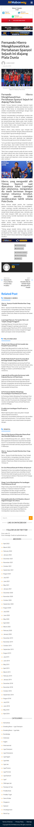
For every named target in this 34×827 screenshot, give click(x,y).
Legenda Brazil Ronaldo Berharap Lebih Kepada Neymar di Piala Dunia (15, 376)
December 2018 (8, 683)
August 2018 (7, 698)
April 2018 (6, 713)
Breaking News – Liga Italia (11, 730)
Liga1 (5, 779)
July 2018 (6, 702)
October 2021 (7, 566)
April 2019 (6, 668)
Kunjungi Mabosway (19, 20)
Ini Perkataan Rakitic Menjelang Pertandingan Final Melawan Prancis (14, 392)
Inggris (5, 741)
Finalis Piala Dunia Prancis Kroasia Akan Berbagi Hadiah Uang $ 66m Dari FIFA (15, 359)
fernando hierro (21, 252)
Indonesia (6, 738)
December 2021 (8, 558)
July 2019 (6, 657)
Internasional (21, 245)
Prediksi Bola (7, 791)
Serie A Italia (7, 798)
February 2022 (7, 551)
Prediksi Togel (7, 794)
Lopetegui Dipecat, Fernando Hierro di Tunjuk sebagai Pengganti (14, 320)
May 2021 (6, 585)
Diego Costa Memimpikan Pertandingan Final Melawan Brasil (15, 483)
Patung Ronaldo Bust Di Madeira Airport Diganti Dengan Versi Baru (15, 500)
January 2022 (7, 555)
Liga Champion (7, 749)
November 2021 (8, 562)
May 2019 (6, 664)
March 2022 (6, 547)
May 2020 (6, 619)
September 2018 (8, 694)
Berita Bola (6, 723)
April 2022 (6, 543)
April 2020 (6, 623)
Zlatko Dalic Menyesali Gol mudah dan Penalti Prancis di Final (14, 345)
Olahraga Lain (7, 783)
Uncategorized (7, 809)
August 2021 (7, 574)
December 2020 (8, 592)
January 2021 (7, 589)
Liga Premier (7, 772)
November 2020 (8, 596)
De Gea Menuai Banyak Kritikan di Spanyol (16, 467)
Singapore (6, 802)
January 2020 (7, 634)
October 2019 (7, 645)
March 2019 (6, 672)
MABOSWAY (11, 63)
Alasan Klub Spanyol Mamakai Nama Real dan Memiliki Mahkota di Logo (15, 435)
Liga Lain (6, 764)
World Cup (20, 248)
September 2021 (8, 570)
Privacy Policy (19, 822)
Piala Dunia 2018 (21, 255)
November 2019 (8, 642)
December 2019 (8, 638)
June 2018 (6, 706)
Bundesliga (6, 734)
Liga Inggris (6, 757)
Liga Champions (8, 753)
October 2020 (7, 600)
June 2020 (6, 615)
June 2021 (6, 581)
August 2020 (7, 608)
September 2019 (8, 649)
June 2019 (6, 660)
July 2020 (6, 611)
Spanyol (18, 258)
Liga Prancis (7, 768)
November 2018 (8, 687)
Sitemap (29, 822)
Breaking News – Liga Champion (13, 726)
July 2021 (6, 577)
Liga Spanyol (7, 775)
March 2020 (6, 626)
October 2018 (7, 691)
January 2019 (7, 679)
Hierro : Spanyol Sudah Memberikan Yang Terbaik (15, 304)
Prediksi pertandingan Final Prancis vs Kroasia (14, 409)
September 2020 (8, 604)
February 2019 (7, 676)
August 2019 (7, 653)
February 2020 (7, 630)
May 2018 (6, 710)
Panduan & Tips (8, 787)
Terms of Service (7, 822)
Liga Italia (6, 760)
